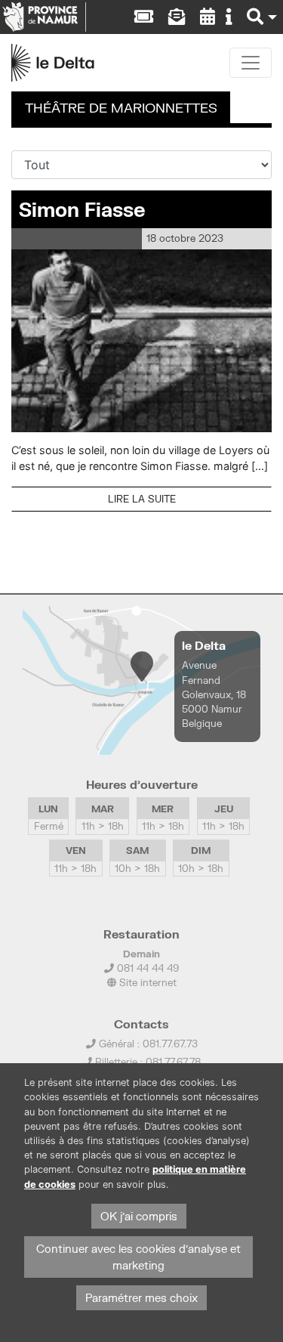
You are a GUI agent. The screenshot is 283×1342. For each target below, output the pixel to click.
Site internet (146, 982)
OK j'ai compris (138, 1216)
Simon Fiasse (82, 209)
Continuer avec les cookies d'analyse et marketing (138, 1257)
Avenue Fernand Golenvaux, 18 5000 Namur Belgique (214, 694)
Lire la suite (142, 499)
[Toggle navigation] (250, 63)
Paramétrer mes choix (141, 1297)
